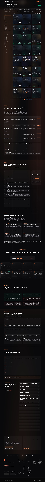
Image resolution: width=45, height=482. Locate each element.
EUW (17, 11)
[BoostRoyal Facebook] (36, 480)
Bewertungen (34, 463)
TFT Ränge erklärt (29, 469)
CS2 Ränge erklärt (29, 467)
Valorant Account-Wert (24, 462)
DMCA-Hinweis (39, 463)
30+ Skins (35, 11)
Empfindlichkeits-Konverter (24, 466)
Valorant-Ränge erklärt (29, 463)
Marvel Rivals (19, 471)
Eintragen (37, 1)
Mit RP (38, 11)
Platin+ (25, 11)
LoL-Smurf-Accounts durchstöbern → (6, 123)
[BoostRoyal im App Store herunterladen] (7, 467)
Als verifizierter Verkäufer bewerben (9, 448)
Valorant (19, 463)
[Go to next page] (31, 99)
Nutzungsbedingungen (39, 461)
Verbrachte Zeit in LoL (29, 474)
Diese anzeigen (38, 125)
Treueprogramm (34, 461)
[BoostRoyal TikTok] (39, 480)
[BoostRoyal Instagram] (37, 480)
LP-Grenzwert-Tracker (29, 471)
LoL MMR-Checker (24, 468)
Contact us (10, 390)
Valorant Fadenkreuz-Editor (24, 470)
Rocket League (19, 472)
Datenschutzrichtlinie (39, 462)
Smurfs (13, 11)
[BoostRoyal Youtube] (40, 480)
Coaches (33, 462)
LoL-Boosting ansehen (26, 448)
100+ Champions (31, 11)
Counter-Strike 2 (19, 467)
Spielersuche (29, 472)
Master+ (28, 11)
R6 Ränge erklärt (29, 465)
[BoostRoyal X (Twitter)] (38, 480)
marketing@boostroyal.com (6, 465)
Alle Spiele (19, 473)
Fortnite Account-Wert (24, 464)
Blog (28, 475)
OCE (22, 11)
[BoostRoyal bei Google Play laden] (12, 467)
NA (15, 11)
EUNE (20, 11)
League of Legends (19, 461)
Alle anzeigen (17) (5, 22)
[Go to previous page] (22, 99)
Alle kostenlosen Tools (24, 473)
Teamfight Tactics (19, 464)
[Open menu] (40, 1)
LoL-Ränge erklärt (29, 461)
